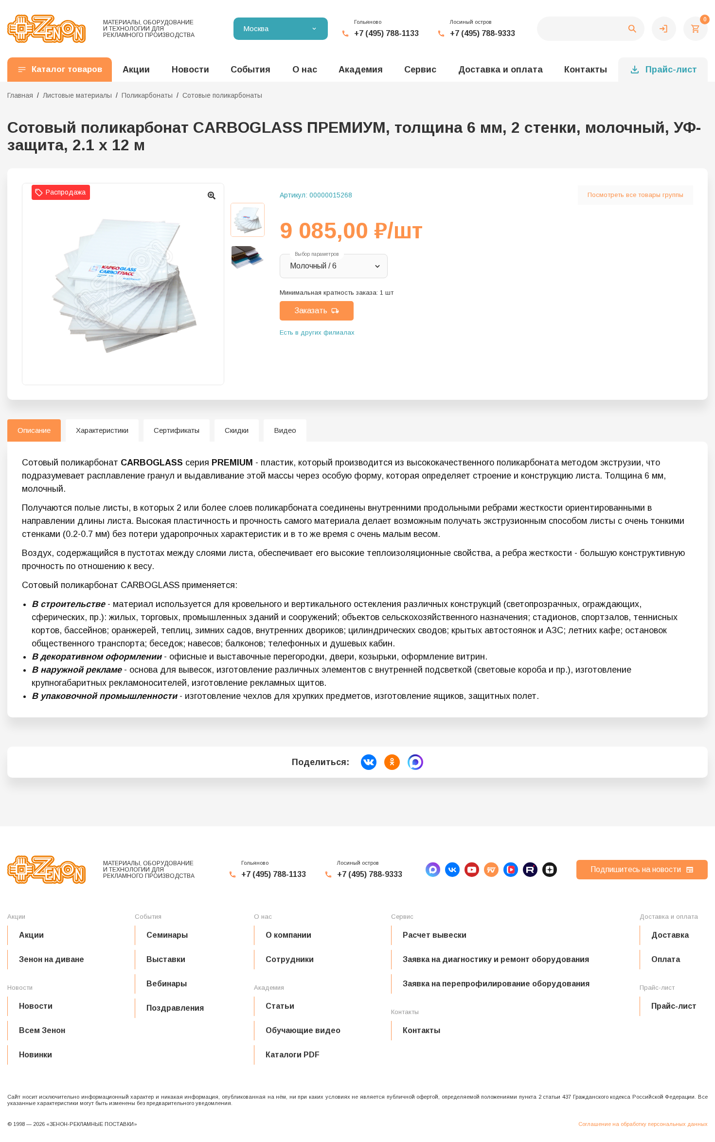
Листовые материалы (77, 95)
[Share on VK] (368, 762)
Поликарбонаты (147, 95)
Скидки (237, 430)
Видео (285, 430)
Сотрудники (290, 959)
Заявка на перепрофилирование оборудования (496, 984)
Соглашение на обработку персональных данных (643, 1124)
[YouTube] (472, 869)
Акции (31, 935)
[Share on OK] (392, 762)
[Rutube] (530, 869)
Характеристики (102, 430)
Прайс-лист (671, 69)
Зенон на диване (51, 959)
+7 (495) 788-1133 (386, 33)
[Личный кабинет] (664, 29)
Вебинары (166, 984)
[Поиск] (590, 29)
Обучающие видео (303, 1030)
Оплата (665, 959)
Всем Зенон (42, 1030)
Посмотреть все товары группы (635, 194)
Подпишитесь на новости (635, 869)
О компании (288, 935)
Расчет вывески (434, 935)
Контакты (585, 69)
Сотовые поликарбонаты (222, 95)
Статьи (280, 1006)
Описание (34, 430)
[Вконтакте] (452, 869)
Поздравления (175, 1008)
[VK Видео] (510, 869)
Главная (20, 95)
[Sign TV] (491, 869)
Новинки (35, 1055)
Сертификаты (176, 430)
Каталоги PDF (293, 1055)
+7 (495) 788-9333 (482, 33)
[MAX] (433, 869)
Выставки (165, 959)
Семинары (167, 935)
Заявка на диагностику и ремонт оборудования (496, 959)
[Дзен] (549, 869)
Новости (36, 1006)
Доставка (670, 935)
